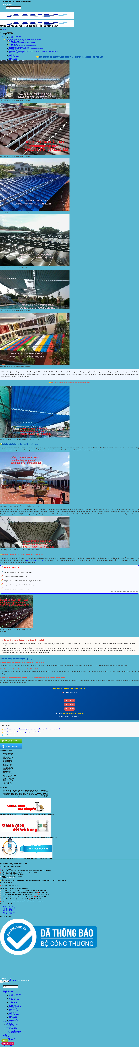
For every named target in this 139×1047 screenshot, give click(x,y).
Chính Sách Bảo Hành (8, 909)
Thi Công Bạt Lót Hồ (8, 781)
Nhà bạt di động (13, 1019)
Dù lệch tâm (12, 55)
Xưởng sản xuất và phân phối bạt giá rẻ (14, 576)
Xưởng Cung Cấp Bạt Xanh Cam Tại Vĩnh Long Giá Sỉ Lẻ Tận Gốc (18, 793)
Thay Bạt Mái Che (7, 783)
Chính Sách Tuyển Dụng (9, 912)
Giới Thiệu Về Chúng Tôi (9, 906)
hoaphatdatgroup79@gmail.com (73, 713)
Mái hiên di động (13, 58)
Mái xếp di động (13, 59)
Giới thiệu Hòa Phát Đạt (8, 991)
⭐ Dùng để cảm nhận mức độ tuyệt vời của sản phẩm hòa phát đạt (22, 42)
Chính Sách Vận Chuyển (9, 908)
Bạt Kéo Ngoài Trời (8, 757)
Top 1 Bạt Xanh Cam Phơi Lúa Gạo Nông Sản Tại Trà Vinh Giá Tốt (19, 796)
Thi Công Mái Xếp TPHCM (12, 1030)
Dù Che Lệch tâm (7, 764)
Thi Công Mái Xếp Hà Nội (12, 1028)
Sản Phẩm (5, 35)
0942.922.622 (69, 709)
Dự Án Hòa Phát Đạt (7, 1021)
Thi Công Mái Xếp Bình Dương (13, 1031)
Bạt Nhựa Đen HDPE (8, 774)
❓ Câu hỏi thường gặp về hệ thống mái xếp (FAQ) (18, 47)
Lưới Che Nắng (7, 776)
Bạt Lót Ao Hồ (6, 772)
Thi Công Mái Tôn (7, 785)
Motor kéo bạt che (13, 1020)
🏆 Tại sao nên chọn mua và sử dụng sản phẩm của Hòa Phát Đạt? (22, 45)
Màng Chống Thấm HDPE (9, 775)
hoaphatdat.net (10, 877)
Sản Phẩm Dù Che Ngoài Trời (13, 1008)
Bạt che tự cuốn (13, 998)
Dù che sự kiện (12, 54)
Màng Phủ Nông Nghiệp (9, 778)
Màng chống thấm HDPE (15, 1006)
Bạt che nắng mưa (13, 37)
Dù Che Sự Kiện (7, 763)
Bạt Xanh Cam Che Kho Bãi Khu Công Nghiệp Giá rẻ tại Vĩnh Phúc (18, 792)
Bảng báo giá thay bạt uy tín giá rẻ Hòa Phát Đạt (16, 588)
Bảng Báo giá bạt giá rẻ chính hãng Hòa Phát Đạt (16, 572)
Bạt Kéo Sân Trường (11, 1027)
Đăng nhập (5, 5)
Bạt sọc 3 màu (12, 1001)
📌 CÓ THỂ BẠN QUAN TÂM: (14, 44)
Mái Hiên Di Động (7, 754)
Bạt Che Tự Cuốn (7, 759)
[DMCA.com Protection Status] (4, 982)
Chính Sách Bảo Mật (8, 911)
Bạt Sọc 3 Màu (6, 770)
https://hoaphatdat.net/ (10, 735)
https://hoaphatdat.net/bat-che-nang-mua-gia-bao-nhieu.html (22, 732)
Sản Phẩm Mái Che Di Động (13, 57)
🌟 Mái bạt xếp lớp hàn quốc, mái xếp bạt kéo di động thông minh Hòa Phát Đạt (22, 39)
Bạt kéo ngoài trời (13, 997)
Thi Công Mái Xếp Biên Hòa (13, 1032)
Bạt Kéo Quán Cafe (11, 1026)
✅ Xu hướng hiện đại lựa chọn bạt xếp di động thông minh (20, 40)
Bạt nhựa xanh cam (14, 999)
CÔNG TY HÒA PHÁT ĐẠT (35, 560)
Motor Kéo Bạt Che (8, 767)
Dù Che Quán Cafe (7, 761)
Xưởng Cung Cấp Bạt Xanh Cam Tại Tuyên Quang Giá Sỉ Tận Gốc (18, 794)
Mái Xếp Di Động (7, 756)
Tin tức (5, 22)
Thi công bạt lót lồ (10, 1038)
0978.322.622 (69, 704)
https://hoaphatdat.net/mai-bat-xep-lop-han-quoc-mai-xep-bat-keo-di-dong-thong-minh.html (31, 729)
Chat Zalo (5, 1040)
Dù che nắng (12, 1009)
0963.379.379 (69, 700)
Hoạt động (1, 22)
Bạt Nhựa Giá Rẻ (7, 771)
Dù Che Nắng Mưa (7, 760)
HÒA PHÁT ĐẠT (13, 980)
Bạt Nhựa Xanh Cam (8, 768)
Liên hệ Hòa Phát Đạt (7, 4)
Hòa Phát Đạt (6, 990)
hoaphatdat (5, 29)
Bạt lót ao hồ (12, 1004)
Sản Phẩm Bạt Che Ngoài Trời (13, 36)
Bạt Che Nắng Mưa (8, 753)
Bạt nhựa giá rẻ (13, 1002)
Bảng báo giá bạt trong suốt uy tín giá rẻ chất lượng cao (18, 584)
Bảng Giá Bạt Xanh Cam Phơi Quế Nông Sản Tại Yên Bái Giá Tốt (18, 790)
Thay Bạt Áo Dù (7, 782)
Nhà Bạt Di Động (7, 765)
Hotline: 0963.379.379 (8, 1043)
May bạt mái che (10, 1037)
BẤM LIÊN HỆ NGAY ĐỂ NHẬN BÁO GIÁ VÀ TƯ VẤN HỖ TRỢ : (23, 52)
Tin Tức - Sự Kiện (7, 913)
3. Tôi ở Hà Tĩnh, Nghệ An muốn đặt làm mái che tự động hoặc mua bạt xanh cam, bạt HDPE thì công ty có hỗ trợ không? (34, 51)
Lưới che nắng (9, 1023)
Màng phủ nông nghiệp (12, 1024)
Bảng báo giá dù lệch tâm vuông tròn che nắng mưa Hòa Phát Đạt (21, 580)
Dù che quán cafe (13, 1010)
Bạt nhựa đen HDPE (14, 1005)
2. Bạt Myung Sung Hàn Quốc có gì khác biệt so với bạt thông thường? (25, 50)
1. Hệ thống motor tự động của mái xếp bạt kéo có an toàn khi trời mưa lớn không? (27, 48)
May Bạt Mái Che (7, 779)
